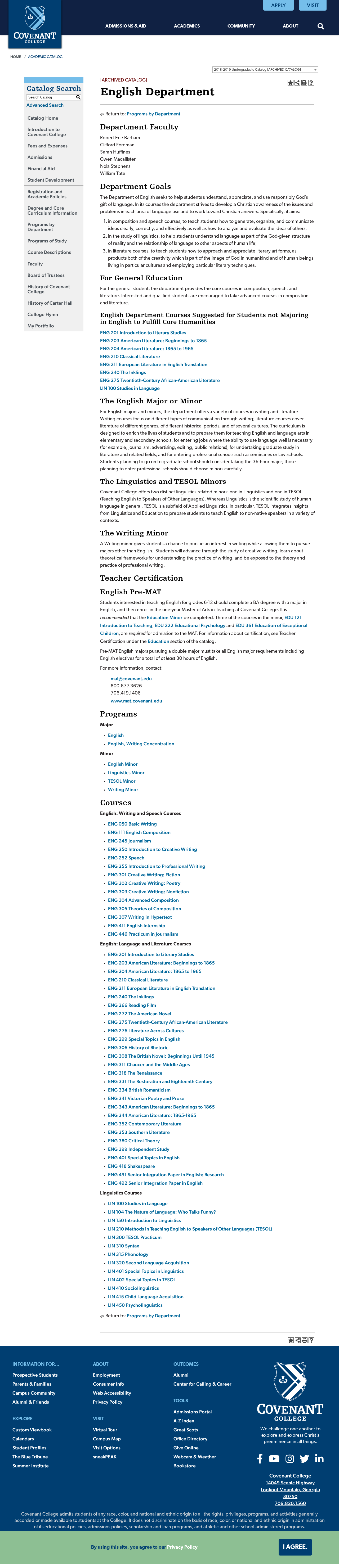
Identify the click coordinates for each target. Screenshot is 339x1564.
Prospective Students (35, 1375)
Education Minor (164, 617)
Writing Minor (123, 789)
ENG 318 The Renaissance (135, 1073)
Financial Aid (41, 168)
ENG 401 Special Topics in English (144, 1157)
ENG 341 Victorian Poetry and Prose (146, 1098)
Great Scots (185, 1429)
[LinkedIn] (319, 1460)
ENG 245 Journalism (129, 841)
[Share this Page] (297, 82)
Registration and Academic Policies (47, 194)
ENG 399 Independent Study (138, 1149)
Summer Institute (30, 1465)
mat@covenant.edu (131, 678)
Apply (278, 5)
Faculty (35, 264)
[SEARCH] (321, 27)
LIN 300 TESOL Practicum (135, 1237)
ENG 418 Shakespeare (131, 1166)
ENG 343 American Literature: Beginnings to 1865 (161, 1107)
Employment (106, 1375)
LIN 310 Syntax (123, 1246)
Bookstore (184, 1465)
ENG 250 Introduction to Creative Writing (152, 849)
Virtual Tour (105, 1429)
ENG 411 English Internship (136, 925)
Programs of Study (47, 241)
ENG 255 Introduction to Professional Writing (156, 866)
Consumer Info (108, 1384)
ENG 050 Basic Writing (132, 824)
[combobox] (265, 69)
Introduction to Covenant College (47, 132)
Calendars (23, 1438)
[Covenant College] (35, 23)
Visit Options (107, 1447)
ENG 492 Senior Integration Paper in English (155, 1183)
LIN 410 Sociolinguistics (133, 1288)
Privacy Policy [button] (182, 1547)
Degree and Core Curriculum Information (52, 210)
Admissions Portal (192, 1411)
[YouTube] (274, 1460)
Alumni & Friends (30, 1402)
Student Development (51, 180)
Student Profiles (29, 1447)
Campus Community (33, 1393)
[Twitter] (304, 1460)
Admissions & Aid (125, 26)
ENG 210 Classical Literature (130, 356)
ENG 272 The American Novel (139, 1013)
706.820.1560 (290, 1503)
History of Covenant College (49, 289)
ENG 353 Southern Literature (139, 1132)
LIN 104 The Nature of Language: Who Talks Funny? (162, 1212)
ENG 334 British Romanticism (139, 1090)
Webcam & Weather (194, 1456)
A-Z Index (183, 1420)
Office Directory (190, 1438)
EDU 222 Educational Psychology (190, 625)
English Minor (123, 764)
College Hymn (43, 314)
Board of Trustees (46, 275)
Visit (313, 5)
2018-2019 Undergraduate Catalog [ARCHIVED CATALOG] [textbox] (257, 69)
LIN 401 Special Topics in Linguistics (146, 1271)
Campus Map (107, 1438)
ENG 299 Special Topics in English (144, 1039)
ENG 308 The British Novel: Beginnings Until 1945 (161, 1056)
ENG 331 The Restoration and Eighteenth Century (160, 1081)
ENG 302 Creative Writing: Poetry (144, 883)
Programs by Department (41, 227)
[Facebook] (260, 1460)
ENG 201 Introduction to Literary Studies (143, 332)
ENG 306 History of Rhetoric (138, 1047)
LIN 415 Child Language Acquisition (146, 1296)
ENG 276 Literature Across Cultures (146, 1030)
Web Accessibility (112, 1393)
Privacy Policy (107, 1402)
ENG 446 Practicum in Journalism (143, 934)
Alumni (181, 1375)
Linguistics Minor (126, 772)
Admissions (40, 157)
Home (15, 57)
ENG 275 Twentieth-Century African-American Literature (160, 380)
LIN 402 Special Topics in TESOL (142, 1279)
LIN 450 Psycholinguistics (135, 1305)
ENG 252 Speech (126, 857)
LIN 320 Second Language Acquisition (148, 1262)
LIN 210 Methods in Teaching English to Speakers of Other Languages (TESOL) (190, 1229)
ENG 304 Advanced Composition (143, 900)
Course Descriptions (49, 252)
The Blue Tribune (30, 1456)
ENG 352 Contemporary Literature (144, 1123)
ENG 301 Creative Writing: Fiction (144, 874)
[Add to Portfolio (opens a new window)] (290, 82)
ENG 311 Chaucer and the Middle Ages (149, 1064)
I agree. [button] (295, 1547)
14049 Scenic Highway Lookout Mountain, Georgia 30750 (290, 1489)
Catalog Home (43, 118)
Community (241, 26)
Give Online (186, 1447)
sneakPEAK (105, 1456)
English (116, 735)
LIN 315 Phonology (128, 1254)
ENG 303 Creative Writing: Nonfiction (148, 891)
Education (158, 641)
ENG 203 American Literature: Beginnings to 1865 (153, 340)
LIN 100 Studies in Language (130, 388)
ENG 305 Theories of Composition (144, 908)
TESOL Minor (122, 781)
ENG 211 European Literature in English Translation (153, 364)
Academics (187, 26)
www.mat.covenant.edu (136, 701)
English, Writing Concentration (141, 743)
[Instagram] (290, 1460)
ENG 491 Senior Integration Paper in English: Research (166, 1174)
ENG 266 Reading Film (132, 1005)
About (290, 26)
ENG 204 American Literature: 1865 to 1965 (147, 348)
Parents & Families (31, 1384)
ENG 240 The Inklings (123, 372)
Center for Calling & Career (202, 1384)
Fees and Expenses (48, 145)
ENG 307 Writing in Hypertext (140, 917)
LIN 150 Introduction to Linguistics (144, 1220)
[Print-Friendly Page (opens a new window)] (304, 82)
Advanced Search (45, 105)
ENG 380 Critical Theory (134, 1140)
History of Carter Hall (50, 303)
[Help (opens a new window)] (311, 82)
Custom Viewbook (32, 1429)
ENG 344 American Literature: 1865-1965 (152, 1115)
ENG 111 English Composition (139, 832)
